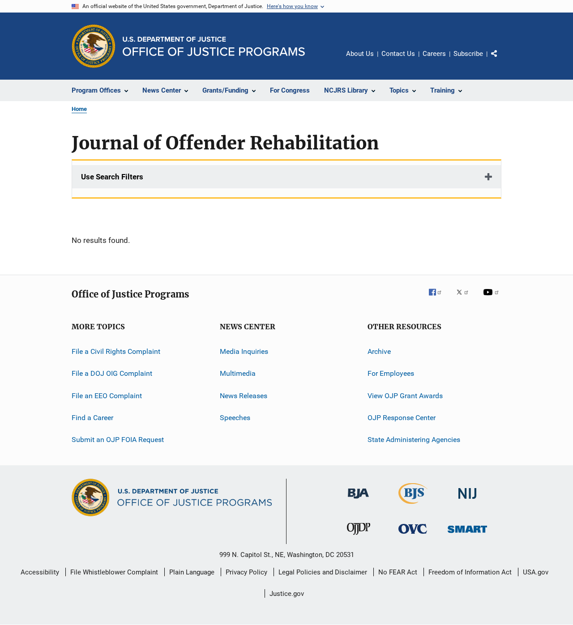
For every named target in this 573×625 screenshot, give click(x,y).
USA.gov (535, 572)
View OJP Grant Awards (405, 395)
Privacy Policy (246, 572)
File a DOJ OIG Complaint (112, 373)
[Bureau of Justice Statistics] (413, 505)
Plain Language (191, 572)
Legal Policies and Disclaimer (322, 572)
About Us (360, 54)
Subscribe (468, 54)
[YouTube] (492, 298)
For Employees (391, 373)
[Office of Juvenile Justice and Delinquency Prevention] (358, 536)
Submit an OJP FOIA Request (118, 439)
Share (501, 60)
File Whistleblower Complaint (114, 572)
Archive (379, 351)
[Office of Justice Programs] (93, 46)
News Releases (243, 395)
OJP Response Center (402, 417)
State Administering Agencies (414, 439)
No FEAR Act (397, 572)
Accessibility (40, 572)
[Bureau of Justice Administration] (358, 500)
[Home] (214, 46)
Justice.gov (286, 594)
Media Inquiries (244, 351)
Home (79, 109)
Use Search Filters (112, 176)
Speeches (235, 417)
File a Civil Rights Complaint (116, 351)
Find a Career (92, 417)
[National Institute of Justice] (467, 500)
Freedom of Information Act (470, 572)
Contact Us (398, 54)
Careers (434, 54)
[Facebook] (439, 298)
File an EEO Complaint (107, 395)
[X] (465, 298)
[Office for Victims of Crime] (412, 535)
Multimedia (238, 373)
